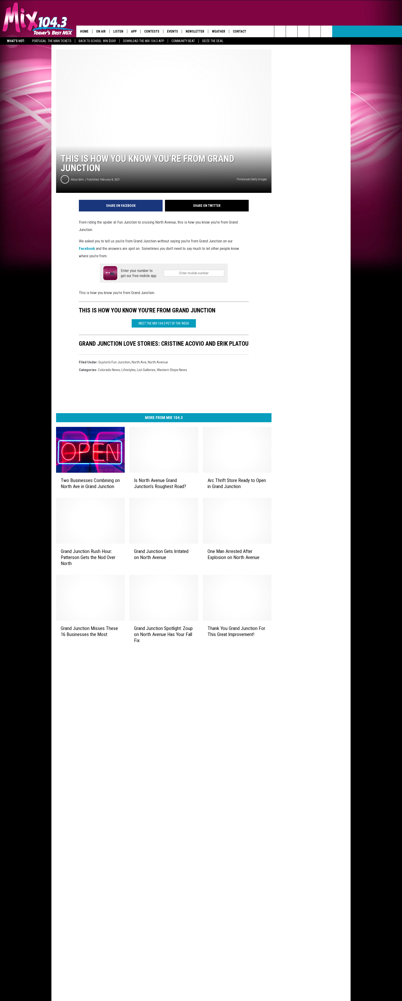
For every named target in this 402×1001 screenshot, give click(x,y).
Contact (239, 31)
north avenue (158, 362)
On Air (101, 31)
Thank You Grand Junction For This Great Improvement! (236, 631)
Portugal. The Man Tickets (51, 41)
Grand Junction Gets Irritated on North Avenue (161, 554)
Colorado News (109, 370)
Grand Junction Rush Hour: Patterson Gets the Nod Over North (88, 557)
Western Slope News (172, 370)
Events (172, 31)
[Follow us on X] (315, 31)
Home (84, 31)
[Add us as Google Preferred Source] (291, 31)
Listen (118, 31)
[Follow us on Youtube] (326, 31)
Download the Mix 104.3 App (143, 41)
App (134, 31)
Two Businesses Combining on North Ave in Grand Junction (90, 483)
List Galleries (146, 370)
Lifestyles (128, 370)
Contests (151, 31)
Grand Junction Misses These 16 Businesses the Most (89, 631)
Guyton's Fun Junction (114, 362)
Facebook (87, 248)
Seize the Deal (212, 41)
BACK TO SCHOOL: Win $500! (97, 41)
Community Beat (183, 41)
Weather (218, 31)
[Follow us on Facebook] (303, 31)
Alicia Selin (77, 179)
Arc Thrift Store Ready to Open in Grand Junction (237, 483)
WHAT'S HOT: (16, 41)
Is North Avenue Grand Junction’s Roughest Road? (160, 483)
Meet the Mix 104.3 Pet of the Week (164, 323)
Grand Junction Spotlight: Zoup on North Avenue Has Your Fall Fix (163, 634)
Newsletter (195, 31)
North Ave (139, 362)
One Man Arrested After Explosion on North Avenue (233, 554)
